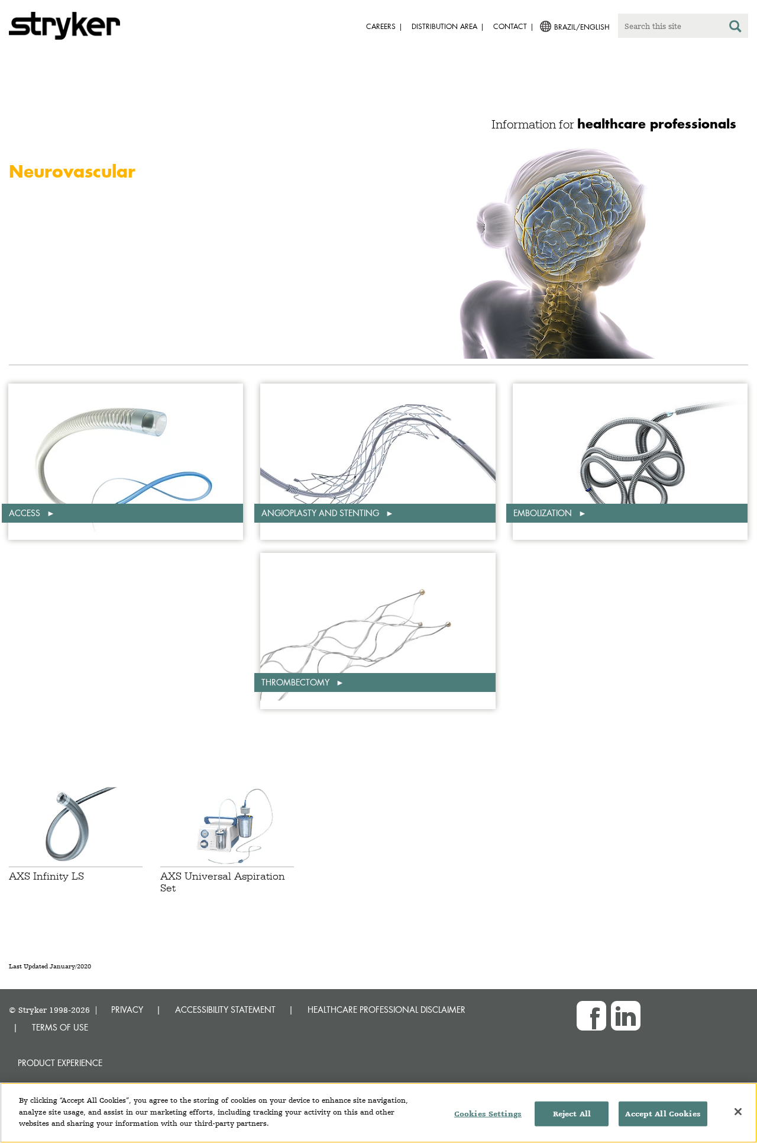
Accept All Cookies (662, 1113)
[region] (378, 1113)
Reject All (572, 1113)
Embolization (543, 513)
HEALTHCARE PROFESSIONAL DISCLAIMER (386, 1009)
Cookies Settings (488, 1113)
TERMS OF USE (60, 1027)
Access (26, 513)
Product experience (60, 1062)
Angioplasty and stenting (321, 513)
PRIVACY (127, 1009)
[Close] (738, 1112)
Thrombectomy (296, 682)
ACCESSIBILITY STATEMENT (225, 1009)
